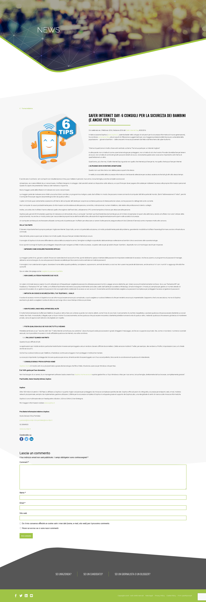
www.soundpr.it (25, 429)
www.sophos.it (113, 135)
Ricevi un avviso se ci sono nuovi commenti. (40, 528)
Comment (24, 462)
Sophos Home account (83, 374)
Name (23, 493)
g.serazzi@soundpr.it (27, 420)
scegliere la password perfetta (52, 271)
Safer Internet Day (132, 130)
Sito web (23, 513)
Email (22, 503)
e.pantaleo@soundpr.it (44, 420)
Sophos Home (25, 366)
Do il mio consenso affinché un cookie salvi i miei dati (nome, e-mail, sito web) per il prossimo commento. (66, 523)
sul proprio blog (104, 137)
